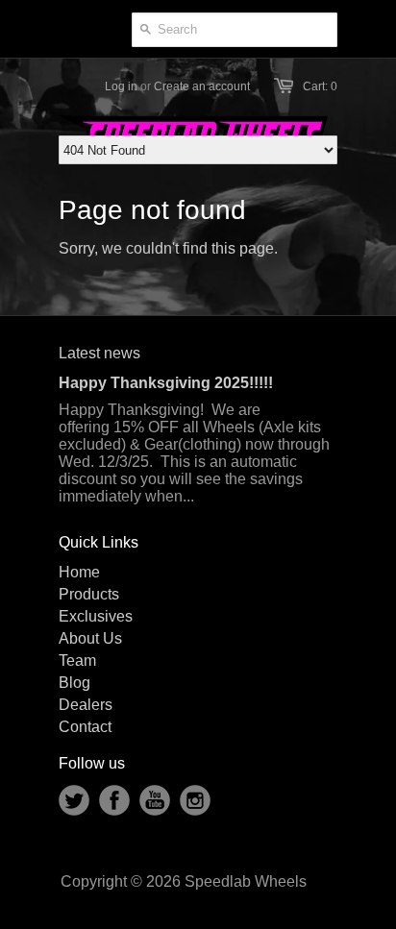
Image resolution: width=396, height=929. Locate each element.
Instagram (195, 800)
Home (79, 572)
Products (89, 594)
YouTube (154, 800)
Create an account (202, 86)
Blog (74, 682)
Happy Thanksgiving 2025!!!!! (166, 383)
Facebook (114, 800)
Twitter (74, 800)
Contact (85, 727)
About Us (90, 638)
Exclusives (96, 616)
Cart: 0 (320, 86)
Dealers (85, 705)
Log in (121, 86)
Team (77, 660)
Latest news (99, 353)
